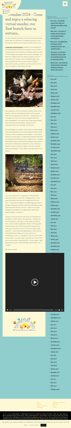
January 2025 (55, 137)
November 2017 (55, 372)
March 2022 (54, 236)
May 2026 (54, 86)
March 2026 (54, 93)
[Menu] (65, 3)
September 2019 (56, 317)
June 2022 (54, 225)
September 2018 (56, 348)
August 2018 (54, 352)
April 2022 (54, 232)
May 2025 (54, 123)
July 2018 (53, 355)
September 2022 (56, 215)
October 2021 (55, 249)
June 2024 (54, 154)
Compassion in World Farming (14, 47)
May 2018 (54, 362)
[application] (34, 282)
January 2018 (55, 369)
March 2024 (54, 164)
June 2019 (54, 328)
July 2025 (53, 116)
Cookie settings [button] (34, 425)
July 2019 (53, 324)
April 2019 (54, 334)
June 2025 (54, 120)
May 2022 (54, 229)
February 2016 (55, 389)
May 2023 (54, 191)
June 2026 (54, 82)
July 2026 (53, 79)
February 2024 (55, 167)
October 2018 (55, 345)
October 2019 (55, 314)
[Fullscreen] (62, 310)
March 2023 (54, 198)
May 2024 (54, 157)
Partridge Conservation (59, 402)
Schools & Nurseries (42, 406)
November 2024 (55, 144)
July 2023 (53, 185)
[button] (34, 282)
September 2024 (56, 150)
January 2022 (55, 239)
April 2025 (54, 127)
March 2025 (54, 130)
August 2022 (54, 219)
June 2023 (54, 188)
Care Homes (40, 407)
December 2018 (55, 341)
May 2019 (54, 331)
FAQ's (54, 406)
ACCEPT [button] (43, 425)
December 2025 (55, 103)
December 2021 (55, 243)
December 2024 (55, 140)
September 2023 (56, 181)
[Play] (7, 310)
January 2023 (55, 205)
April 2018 (54, 365)
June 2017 (54, 382)
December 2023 (55, 174)
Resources (55, 404)
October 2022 (55, 212)
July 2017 (53, 379)
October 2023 (55, 178)
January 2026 (55, 99)
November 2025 (55, 106)
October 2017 (55, 375)
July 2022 (53, 222)
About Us (39, 404)
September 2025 (56, 113)
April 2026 (54, 89)
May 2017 (54, 386)
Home (38, 402)
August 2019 (55, 321)
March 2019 (54, 338)
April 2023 (54, 195)
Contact (55, 407)
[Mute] (59, 310)
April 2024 (54, 161)
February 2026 (55, 96)
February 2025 (55, 133)
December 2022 (55, 208)
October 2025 (55, 110)
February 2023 (55, 202)
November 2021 (55, 246)
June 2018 (54, 358)
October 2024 (55, 147)
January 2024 (55, 171)
